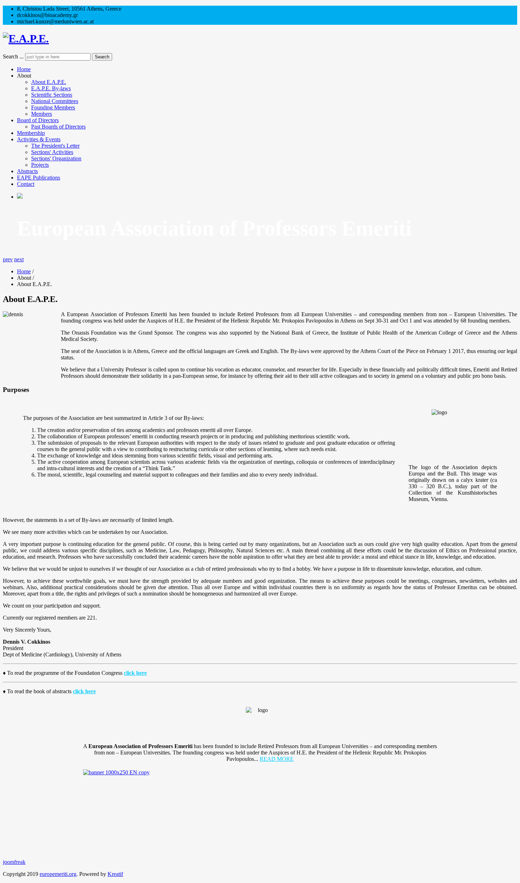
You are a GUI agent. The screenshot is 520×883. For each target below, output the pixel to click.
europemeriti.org (58, 874)
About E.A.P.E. (48, 82)
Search (102, 56)
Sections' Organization (56, 158)
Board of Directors (38, 120)
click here (135, 673)
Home (24, 69)
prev (8, 259)
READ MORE (277, 759)
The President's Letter (55, 146)
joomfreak (14, 862)
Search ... (13, 56)
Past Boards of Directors (58, 127)
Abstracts (27, 171)
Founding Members (53, 107)
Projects (40, 165)
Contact (25, 184)
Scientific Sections (51, 95)
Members (41, 114)
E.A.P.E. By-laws (51, 88)
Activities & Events (38, 139)
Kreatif (115, 874)
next (19, 259)
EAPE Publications (38, 178)
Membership (31, 133)
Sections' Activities (52, 152)
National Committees (54, 101)
